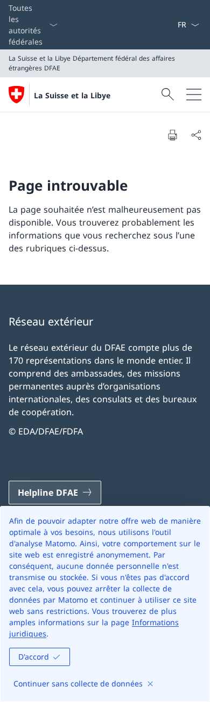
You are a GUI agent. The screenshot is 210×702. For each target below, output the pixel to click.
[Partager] (196, 135)
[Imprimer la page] (172, 135)
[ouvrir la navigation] (194, 94)
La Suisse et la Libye (72, 95)
